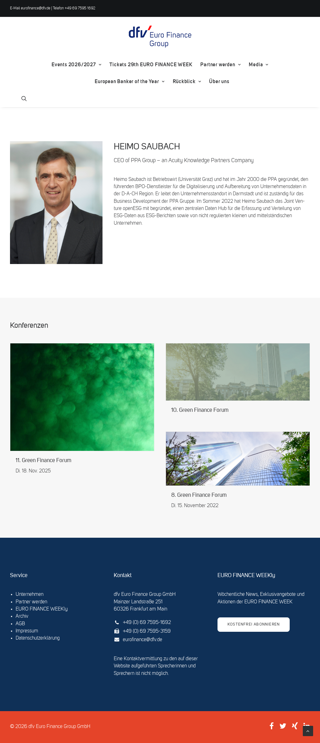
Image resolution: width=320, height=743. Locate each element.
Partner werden (217, 64)
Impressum (27, 631)
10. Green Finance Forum (199, 410)
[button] (24, 98)
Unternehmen (29, 594)
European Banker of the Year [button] (127, 81)
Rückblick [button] (184, 81)
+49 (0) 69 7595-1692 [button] (147, 622)
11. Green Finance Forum (43, 460)
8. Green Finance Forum (199, 495)
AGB (20, 623)
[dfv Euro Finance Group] (160, 36)
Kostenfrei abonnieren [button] (254, 624)
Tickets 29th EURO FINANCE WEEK (150, 64)
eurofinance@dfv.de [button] (142, 639)
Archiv (22, 616)
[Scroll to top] (308, 731)
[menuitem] (76, 64)
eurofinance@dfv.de (35, 8)
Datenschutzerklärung (38, 638)
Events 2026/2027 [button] (74, 64)
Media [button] (256, 64)
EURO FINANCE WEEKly (42, 609)
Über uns (219, 81)
